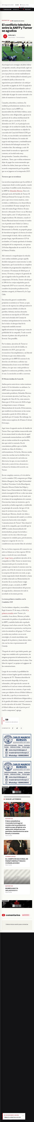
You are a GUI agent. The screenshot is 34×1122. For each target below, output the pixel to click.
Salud (3, 1084)
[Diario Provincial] (9, 14)
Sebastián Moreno (16, 191)
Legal (10, 1119)
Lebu (3, 1063)
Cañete (4, 1047)
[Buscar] (30, 14)
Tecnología (5, 1087)
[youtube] (9, 1037)
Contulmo (5, 1066)
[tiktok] (12, 1037)
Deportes (5, 1078)
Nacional (4, 1074)
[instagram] (7, 1037)
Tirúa (3, 1056)
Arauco (4, 1059)
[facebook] (2, 1037)
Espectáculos (6, 1090)
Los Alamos (5, 1053)
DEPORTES (5, 20)
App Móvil (8, 1106)
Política (4, 1081)
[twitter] (4, 1037)
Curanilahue (5, 1050)
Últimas (16, 1119)
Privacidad (4, 1119)
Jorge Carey (9, 558)
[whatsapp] (14, 1037)
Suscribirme (24, 995)
